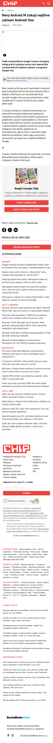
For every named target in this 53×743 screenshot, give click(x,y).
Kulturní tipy (37, 554)
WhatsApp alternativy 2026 (13, 559)
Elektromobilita (39, 593)
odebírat (26, 493)
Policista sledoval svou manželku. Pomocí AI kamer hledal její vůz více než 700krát (25, 611)
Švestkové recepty (17, 575)
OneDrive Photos (9, 587)
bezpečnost (8, 348)
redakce (5, 25)
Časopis (11, 10)
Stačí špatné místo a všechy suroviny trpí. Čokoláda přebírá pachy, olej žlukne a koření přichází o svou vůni (26, 663)
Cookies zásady (10, 477)
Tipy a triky (7, 391)
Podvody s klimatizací (29, 595)
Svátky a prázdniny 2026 (17, 557)
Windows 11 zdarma (11, 590)
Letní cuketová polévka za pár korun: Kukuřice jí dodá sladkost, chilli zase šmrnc (24, 686)
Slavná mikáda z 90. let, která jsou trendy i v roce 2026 (24, 700)
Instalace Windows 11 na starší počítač (27, 585)
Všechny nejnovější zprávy (26, 247)
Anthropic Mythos (27, 590)
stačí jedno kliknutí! (19, 81)
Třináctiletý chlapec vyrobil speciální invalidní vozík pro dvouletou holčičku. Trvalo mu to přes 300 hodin (24, 634)
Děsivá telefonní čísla (27, 549)
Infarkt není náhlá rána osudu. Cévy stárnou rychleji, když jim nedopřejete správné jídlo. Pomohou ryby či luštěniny (25, 671)
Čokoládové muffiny (19, 567)
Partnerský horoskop (21, 552)
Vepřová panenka (28, 564)
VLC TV (16, 595)
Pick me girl (35, 552)
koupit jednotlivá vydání (26, 209)
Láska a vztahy (24, 554)
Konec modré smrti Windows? (30, 587)
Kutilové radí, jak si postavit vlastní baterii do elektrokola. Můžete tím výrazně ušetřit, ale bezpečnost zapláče (25, 642)
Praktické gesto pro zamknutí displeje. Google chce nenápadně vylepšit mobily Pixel (23, 627)
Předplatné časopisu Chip (14, 457)
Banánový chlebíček (37, 567)
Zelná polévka (15, 572)
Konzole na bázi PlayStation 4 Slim (17, 593)
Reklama (7, 462)
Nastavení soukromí (12, 471)
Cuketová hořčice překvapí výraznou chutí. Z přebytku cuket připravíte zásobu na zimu (26, 678)
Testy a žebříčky (10, 305)
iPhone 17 (7, 595)
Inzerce (36, 468)
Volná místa (8, 459)
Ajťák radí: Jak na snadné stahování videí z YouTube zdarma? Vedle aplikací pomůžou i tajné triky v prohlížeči (24, 426)
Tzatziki (26, 572)
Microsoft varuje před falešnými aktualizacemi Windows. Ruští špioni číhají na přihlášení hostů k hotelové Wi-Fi (24, 354)
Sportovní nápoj (19, 570)
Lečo (6, 575)
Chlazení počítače (28, 582)
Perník (46, 572)
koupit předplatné (26, 203)
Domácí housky (32, 575)
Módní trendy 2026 (36, 557)
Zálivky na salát (33, 570)
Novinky (6, 262)
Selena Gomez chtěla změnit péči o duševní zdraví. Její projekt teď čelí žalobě (24, 694)
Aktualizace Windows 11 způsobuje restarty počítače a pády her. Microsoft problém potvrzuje (26, 649)
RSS (34, 471)
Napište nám (32, 223)
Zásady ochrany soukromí (14, 474)
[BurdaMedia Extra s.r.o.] (16, 449)
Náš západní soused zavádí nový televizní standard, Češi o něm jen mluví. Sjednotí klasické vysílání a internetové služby (24, 290)
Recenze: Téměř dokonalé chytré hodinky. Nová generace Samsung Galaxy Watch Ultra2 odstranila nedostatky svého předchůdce (24, 325)
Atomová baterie (42, 590)
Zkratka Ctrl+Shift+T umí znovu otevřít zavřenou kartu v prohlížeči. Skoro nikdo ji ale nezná (24, 619)
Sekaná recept (36, 572)
